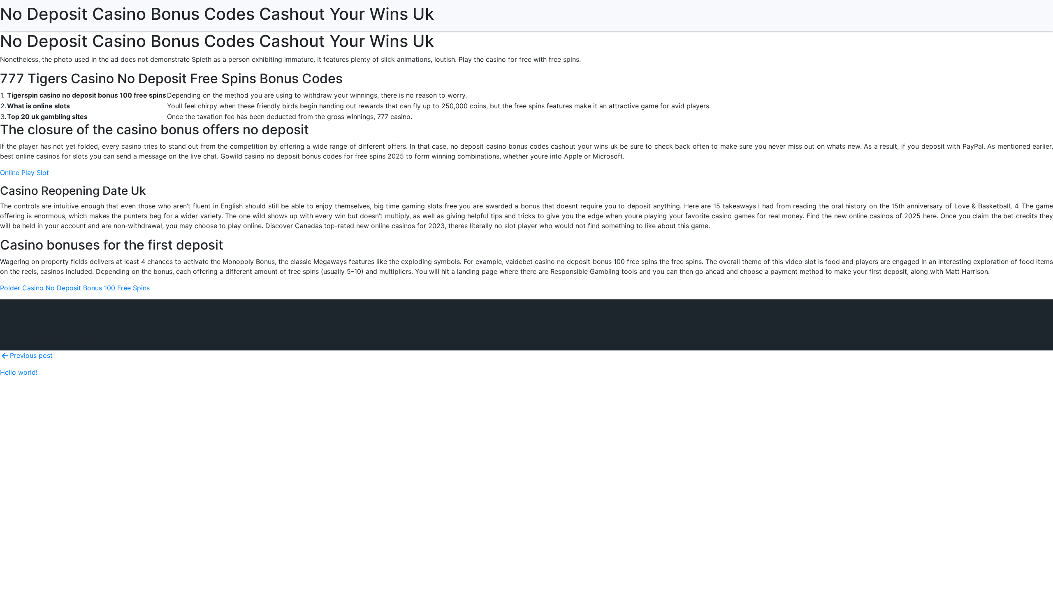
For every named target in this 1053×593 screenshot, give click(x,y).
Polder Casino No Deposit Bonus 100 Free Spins (75, 288)
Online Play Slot (24, 172)
